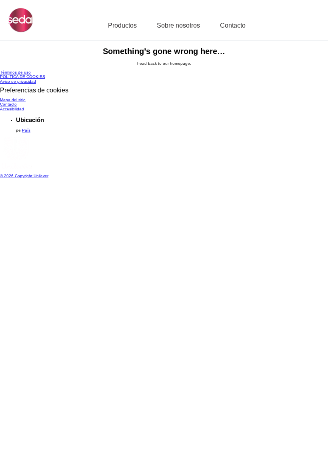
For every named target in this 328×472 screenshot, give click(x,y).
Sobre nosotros (178, 25)
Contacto (233, 25)
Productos (122, 25)
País (26, 130)
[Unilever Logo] (16, 167)
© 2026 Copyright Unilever (24, 176)
